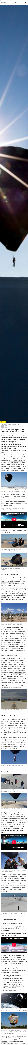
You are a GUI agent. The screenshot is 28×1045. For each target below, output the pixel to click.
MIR (16, 1040)
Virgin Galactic (11, 680)
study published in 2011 (9, 737)
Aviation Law (5, 666)
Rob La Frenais (12, 462)
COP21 (10, 1038)
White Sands (17, 459)
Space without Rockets (18, 671)
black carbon (5, 721)
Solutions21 (4, 1041)
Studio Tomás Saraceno (16, 460)
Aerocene (20, 666)
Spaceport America (18, 672)
